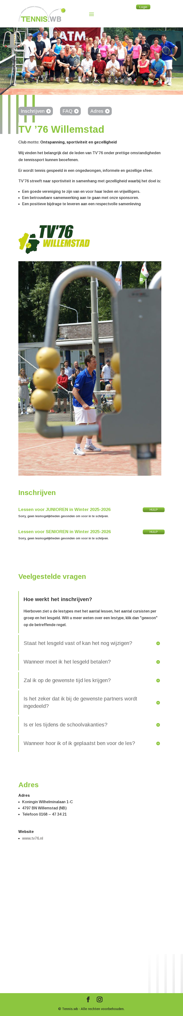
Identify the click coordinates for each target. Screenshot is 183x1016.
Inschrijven (33, 111)
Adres (96, 111)
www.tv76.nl (32, 838)
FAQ (67, 111)
